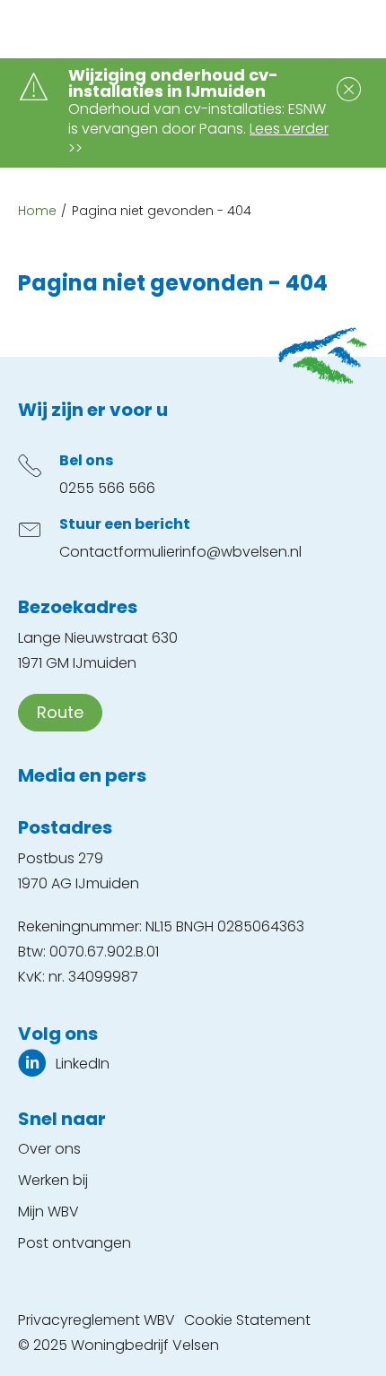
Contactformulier (119, 551)
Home (37, 211)
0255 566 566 (107, 488)
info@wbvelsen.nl (241, 551)
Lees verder (289, 128)
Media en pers (82, 775)
